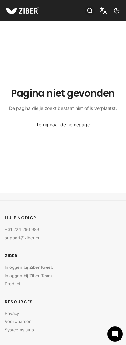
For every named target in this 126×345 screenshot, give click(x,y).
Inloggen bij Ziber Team (28, 275)
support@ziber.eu (23, 237)
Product (12, 283)
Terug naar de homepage (63, 124)
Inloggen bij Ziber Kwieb (29, 267)
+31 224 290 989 (22, 229)
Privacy (12, 313)
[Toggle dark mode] (116, 10)
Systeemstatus (19, 329)
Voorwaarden (18, 321)
